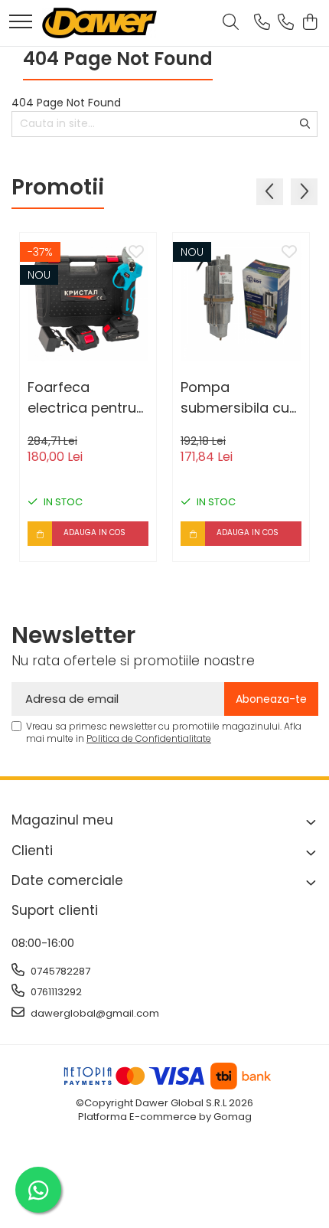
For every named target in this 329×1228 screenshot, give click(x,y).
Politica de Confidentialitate (148, 738)
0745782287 (59, 971)
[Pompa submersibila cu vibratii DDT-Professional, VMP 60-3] (241, 300)
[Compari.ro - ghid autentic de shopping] (164, 1192)
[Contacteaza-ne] (262, 23)
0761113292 (55, 992)
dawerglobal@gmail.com (93, 1013)
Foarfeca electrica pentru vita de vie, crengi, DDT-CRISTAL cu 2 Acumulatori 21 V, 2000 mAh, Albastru (85, 397)
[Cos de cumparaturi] (309, 23)
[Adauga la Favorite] (136, 252)
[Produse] (20, 22)
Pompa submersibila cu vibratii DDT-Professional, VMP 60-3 (240, 397)
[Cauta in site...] (231, 23)
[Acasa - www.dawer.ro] (99, 23)
